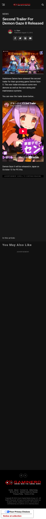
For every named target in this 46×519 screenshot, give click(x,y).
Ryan (18, 30)
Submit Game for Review (29, 492)
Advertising (33, 490)
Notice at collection (12, 516)
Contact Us (24, 490)
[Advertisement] (23, 201)
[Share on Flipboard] (25, 38)
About (16, 490)
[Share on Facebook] (15, 38)
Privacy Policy (18, 494)
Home (11, 490)
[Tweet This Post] (20, 38)
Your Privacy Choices (20, 511)
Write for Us (14, 492)
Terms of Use (29, 494)
